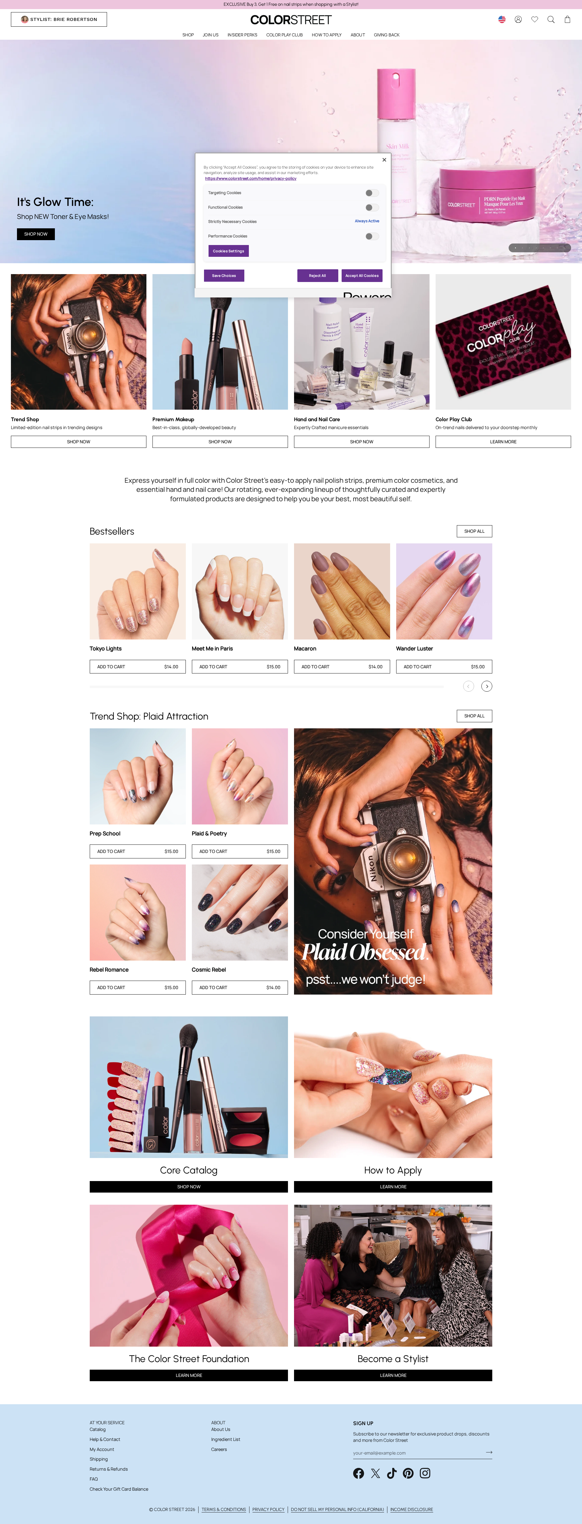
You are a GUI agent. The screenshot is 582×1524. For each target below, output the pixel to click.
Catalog (98, 1429)
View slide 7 (557, 247)
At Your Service (107, 1422)
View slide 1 (515, 247)
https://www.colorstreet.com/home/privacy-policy (250, 178)
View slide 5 (543, 247)
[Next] (486, 686)
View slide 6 (550, 247)
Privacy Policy (269, 1509)
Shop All (474, 531)
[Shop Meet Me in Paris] (240, 591)
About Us (220, 1429)
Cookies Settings (228, 251)
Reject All (317, 275)
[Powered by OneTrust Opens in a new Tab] (366, 293)
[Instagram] (425, 1473)
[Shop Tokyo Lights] (138, 591)
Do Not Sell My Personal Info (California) (337, 1509)
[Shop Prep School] (138, 776)
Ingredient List (225, 1439)
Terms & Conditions (224, 1509)
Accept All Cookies (362, 275)
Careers (219, 1449)
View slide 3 (529, 247)
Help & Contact (105, 1439)
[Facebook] (358, 1473)
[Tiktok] (392, 1473)
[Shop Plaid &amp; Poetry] (240, 776)
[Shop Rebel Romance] (138, 912)
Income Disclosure (411, 1509)
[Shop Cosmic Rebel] (240, 912)
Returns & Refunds (109, 1469)
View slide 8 (564, 247)
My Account (102, 1449)
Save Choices (224, 275)
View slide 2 (522, 247)
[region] (291, 4)
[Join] (487, 1452)
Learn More (503, 442)
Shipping (99, 1459)
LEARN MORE (189, 1375)
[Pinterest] (408, 1473)
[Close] (384, 159)
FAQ (94, 1479)
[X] (375, 1473)
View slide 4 (536, 247)
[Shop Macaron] (342, 591)
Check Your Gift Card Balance (119, 1489)
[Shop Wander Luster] (444, 591)
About (218, 1422)
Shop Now (36, 234)
